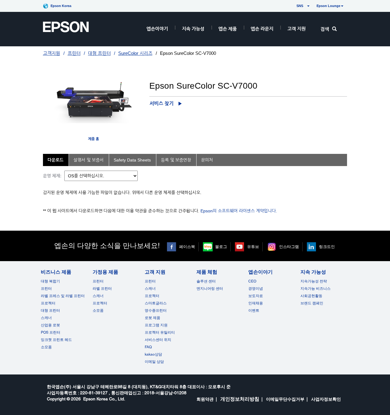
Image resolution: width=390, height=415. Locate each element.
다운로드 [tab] (55, 160)
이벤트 (253, 310)
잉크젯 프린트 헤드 (56, 340)
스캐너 (46, 318)
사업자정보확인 (326, 399)
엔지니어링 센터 (210, 288)
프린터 (74, 53)
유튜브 (253, 246)
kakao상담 (153, 354)
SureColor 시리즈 (135, 53)
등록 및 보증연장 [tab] (176, 160)
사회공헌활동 (311, 296)
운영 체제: (52, 175)
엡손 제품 (227, 28)
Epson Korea (61, 6)
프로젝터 (48, 303)
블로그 (221, 246)
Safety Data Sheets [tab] (132, 160)
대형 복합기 (50, 281)
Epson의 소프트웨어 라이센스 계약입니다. (238, 210)
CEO (252, 281)
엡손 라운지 (262, 28)
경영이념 (255, 288)
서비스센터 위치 (158, 340)
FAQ (148, 347)
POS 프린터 (50, 332)
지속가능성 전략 (313, 281)
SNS (293, 6)
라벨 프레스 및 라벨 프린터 (63, 296)
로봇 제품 (152, 318)
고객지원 (51, 53)
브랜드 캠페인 (311, 303)
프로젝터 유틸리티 (160, 332)
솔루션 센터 (206, 281)
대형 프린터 (99, 53)
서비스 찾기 (162, 103)
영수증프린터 (156, 310)
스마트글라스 (156, 303)
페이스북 (187, 246)
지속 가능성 (193, 28)
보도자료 (255, 296)
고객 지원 (296, 28)
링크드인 (327, 246)
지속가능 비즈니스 (315, 288)
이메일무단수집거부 (285, 399)
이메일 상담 (154, 362)
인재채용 (255, 303)
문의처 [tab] (207, 160)
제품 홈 (93, 139)
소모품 (46, 347)
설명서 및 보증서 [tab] (88, 160)
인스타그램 (289, 246)
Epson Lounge (328, 6)
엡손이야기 (157, 28)
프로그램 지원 (156, 325)
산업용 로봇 (50, 325)
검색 (325, 29)
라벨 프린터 (102, 288)
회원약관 (205, 399)
